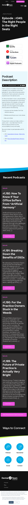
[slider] (23, 85)
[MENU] (25, 6)
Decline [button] (16, 502)
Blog (5, 485)
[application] (14, 85)
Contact (6, 487)
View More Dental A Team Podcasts (13, 414)
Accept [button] (11, 502)
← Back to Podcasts (7, 14)
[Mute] (20, 85)
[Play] (3, 85)
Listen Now (8, 236)
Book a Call (20, 1)
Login (12, 1)
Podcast (6, 482)
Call (7, 1)
